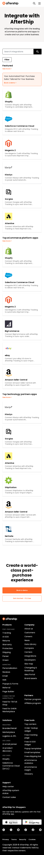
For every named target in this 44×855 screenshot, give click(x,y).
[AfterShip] (11, 3)
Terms (14, 839)
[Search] (34, 3)
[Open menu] (39, 3)
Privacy (5, 839)
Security (22, 839)
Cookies (32, 839)
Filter (7, 59)
